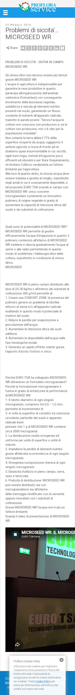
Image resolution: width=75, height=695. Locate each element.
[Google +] (40, 48)
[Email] (23, 48)
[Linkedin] (56, 48)
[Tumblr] (51, 48)
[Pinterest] (45, 48)
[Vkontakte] (62, 48)
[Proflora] (37, 7)
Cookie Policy (43, 681)
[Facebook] (34, 48)
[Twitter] (28, 48)
